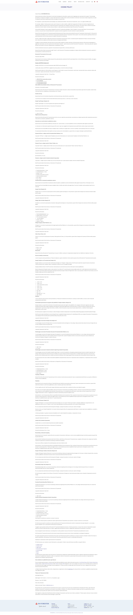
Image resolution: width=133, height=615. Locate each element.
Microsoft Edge (39, 550)
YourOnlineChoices (83, 562)
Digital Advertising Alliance (47, 563)
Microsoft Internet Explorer (41, 548)
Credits (72, 612)
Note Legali (69, 612)
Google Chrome (39, 544)
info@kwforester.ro (50, 585)
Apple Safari (38, 547)
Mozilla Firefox (39, 546)
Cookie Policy (76, 612)
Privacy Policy (65, 612)
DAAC (57, 563)
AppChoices (70, 569)
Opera (37, 553)
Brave (37, 551)
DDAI (63, 563)
